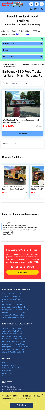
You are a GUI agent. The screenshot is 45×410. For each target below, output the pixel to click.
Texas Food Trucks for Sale (11, 296)
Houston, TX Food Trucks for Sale (13, 312)
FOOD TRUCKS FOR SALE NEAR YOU (16, 289)
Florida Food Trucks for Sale (11, 299)
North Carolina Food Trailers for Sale (14, 339)
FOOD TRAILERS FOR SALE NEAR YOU (17, 324)
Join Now (22, 272)
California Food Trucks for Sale (12, 294)
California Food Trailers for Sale (12, 331)
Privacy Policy (6, 370)
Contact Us (6, 376)
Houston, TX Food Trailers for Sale (13, 344)
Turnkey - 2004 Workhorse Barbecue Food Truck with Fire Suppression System (14, 189)
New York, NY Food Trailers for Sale (14, 341)
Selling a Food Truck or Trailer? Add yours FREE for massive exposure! (20, 32)
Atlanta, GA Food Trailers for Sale (13, 352)
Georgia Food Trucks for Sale (12, 304)
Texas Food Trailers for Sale (11, 328)
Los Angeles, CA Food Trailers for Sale (15, 347)
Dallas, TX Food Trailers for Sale (13, 349)
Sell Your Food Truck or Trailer (12, 368)
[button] (40, 104)
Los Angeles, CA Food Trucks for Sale (15, 309)
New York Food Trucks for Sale (12, 302)
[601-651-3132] (31, 4)
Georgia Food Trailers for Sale (12, 336)
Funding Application (9, 365)
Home (4, 363)
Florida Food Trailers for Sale (12, 333)
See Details (22, 134)
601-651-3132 (11, 386)
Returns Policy (7, 373)
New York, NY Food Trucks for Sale (14, 307)
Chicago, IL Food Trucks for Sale (13, 315)
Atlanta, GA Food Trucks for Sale (13, 317)
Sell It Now (21, 405)
